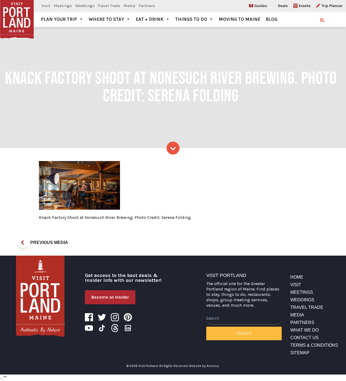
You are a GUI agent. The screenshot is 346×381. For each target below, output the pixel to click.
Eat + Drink (150, 19)
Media (129, 5)
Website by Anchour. (204, 366)
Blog (271, 19)
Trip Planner (332, 6)
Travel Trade (109, 5)
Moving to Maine (239, 19)
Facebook (89, 317)
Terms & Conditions (314, 345)
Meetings (63, 5)
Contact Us (304, 337)
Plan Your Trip (59, 19)
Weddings (85, 5)
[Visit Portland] (17, 13)
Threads (114, 328)
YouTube (89, 328)
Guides (260, 6)
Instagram (114, 317)
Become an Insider (110, 297)
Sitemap (300, 352)
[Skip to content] (173, 148)
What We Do (304, 330)
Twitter (102, 317)
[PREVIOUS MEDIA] (22, 242)
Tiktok (102, 328)
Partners (147, 5)
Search (244, 333)
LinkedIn (127, 328)
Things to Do (191, 19)
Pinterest (127, 317)
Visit (46, 5)
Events (305, 6)
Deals (283, 6)
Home (296, 277)
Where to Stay (106, 19)
